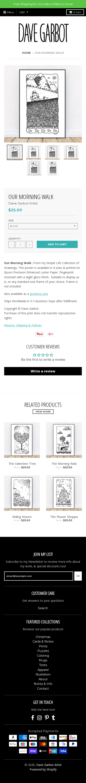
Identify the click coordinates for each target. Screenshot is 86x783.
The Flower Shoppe (64, 517)
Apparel (43, 670)
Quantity (14, 238)
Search (43, 608)
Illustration (43, 674)
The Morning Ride (64, 463)
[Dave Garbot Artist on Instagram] (39, 718)
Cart (77, 12)
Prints (43, 646)
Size (11, 220)
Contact (43, 688)
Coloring (43, 656)
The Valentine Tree (22, 463)
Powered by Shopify (43, 769)
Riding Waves (22, 517)
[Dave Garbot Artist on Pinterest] (47, 718)
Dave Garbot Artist (23, 203)
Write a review (43, 371)
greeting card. (39, 294)
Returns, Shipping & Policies (23, 325)
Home (26, 52)
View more (43, 411)
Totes (43, 665)
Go (78, 575)
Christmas (43, 637)
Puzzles (43, 651)
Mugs (43, 660)
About (43, 679)
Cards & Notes (43, 641)
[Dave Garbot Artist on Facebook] (32, 718)
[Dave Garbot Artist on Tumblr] (53, 718)
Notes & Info (43, 684)
